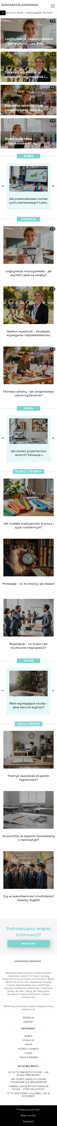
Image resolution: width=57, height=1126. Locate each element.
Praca (28, 408)
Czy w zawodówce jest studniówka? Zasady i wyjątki (28, 898)
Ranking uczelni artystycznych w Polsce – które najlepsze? (28, 1088)
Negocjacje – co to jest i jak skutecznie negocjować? (29, 646)
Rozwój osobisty (28, 471)
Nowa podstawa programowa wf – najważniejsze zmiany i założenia (24, 140)
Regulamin (28, 1121)
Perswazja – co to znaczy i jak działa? (28, 584)
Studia (29, 661)
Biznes (28, 156)
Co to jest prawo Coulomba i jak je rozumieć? (28, 1095)
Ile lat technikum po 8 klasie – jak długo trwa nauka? (28, 1073)
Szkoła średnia (28, 724)
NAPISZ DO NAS (28, 943)
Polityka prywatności (28, 1109)
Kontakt (28, 1021)
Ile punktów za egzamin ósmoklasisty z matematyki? (28, 838)
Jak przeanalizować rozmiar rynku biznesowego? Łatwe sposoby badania (28, 200)
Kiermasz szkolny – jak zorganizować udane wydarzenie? (24, 107)
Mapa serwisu (28, 1115)
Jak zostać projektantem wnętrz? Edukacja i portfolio (28, 453)
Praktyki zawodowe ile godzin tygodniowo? (28, 778)
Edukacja (28, 219)
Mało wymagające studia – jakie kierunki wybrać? (29, 705)
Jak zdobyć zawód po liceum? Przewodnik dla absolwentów (28, 1081)
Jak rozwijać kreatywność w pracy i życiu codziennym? (28, 525)
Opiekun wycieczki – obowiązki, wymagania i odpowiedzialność (25, 74)
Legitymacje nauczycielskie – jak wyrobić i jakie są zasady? (29, 41)
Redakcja (28, 1017)
